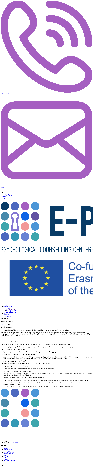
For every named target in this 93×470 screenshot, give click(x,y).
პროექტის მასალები (9, 309)
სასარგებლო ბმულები (7, 195)
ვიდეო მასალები (11, 312)
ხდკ (4, 313)
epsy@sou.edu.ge (5, 187)
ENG (4, 198)
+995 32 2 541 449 (5, 93)
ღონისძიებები (7, 316)
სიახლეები (6, 314)
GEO (4, 200)
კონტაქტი (3, 196)
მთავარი (5, 305)
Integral (17, 463)
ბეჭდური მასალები (11, 310)
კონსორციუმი (7, 307)
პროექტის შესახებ (8, 306)
